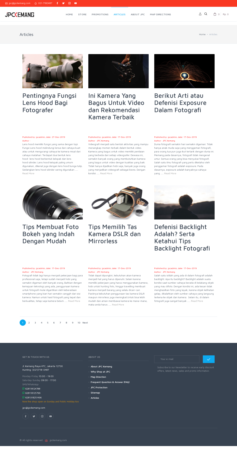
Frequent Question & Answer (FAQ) (110, 382)
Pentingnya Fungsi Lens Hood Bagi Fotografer (49, 103)
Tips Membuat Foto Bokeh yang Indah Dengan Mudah (50, 234)
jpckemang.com (57, 440)
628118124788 (32, 388)
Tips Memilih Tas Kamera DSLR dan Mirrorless (114, 234)
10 (79, 322)
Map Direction (98, 376)
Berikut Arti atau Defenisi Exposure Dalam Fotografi (180, 103)
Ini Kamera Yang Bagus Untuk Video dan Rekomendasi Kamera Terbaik (116, 106)
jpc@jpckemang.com (18, 3)
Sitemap (95, 392)
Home (202, 34)
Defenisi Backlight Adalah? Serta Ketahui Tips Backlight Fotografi (182, 237)
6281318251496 (33, 397)
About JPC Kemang (101, 366)
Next (85, 322)
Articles (95, 397)
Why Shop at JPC (100, 371)
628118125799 (32, 393)
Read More (28, 173)
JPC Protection (99, 387)
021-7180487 (44, 3)
